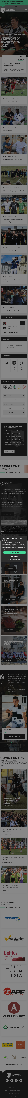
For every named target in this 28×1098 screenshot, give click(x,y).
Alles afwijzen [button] (14, 556)
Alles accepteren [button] (14, 552)
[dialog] (14, 549)
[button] (14, 559)
